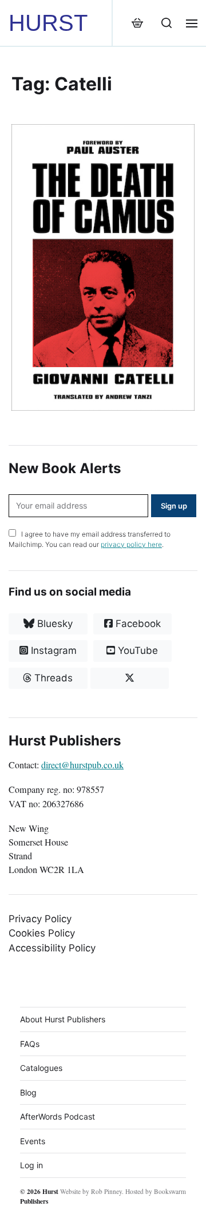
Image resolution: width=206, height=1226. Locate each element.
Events (32, 1141)
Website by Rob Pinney (91, 1191)
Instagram (52, 650)
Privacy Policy (40, 919)
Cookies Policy (42, 933)
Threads (52, 678)
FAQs (29, 1044)
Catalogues (41, 1068)
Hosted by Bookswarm (155, 1191)
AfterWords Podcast (57, 1116)
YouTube (136, 650)
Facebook (137, 623)
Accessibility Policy (52, 948)
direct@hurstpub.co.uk (82, 765)
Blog (28, 1092)
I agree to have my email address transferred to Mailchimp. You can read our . (90, 539)
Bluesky (53, 623)
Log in (31, 1165)
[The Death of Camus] (103, 267)
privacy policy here (131, 544)
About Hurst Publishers (62, 1019)
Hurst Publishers (39, 1196)
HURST (48, 22)
